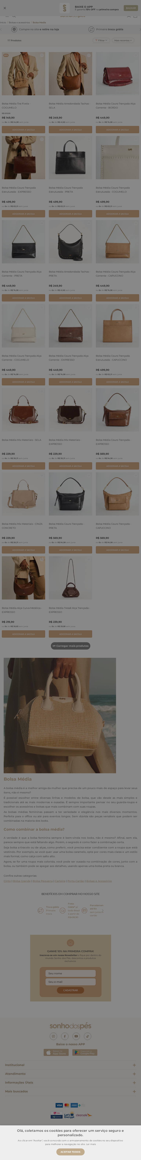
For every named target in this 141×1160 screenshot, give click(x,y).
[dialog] (70, 580)
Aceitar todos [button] (70, 1151)
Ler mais (91, 1144)
